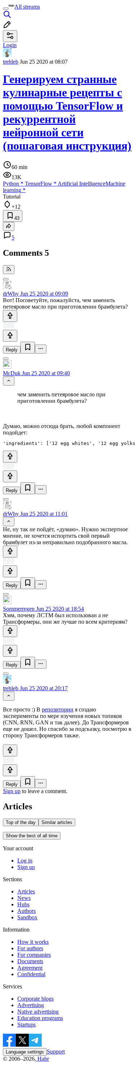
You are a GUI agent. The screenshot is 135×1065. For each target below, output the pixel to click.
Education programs (40, 1018)
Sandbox (27, 917)
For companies (34, 955)
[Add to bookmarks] (28, 348)
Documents (30, 961)
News (24, 898)
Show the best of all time (32, 835)
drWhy (11, 294)
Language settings (25, 1052)
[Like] (10, 316)
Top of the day (21, 822)
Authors (26, 911)
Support (56, 1051)
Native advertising (38, 1012)
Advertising (30, 1005)
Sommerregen (19, 609)
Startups (26, 1024)
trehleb (10, 62)
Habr (42, 1059)
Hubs (23, 904)
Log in (24, 860)
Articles (26, 891)
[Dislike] (10, 336)
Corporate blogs (35, 999)
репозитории (57, 709)
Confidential (31, 974)
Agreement (29, 968)
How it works (33, 942)
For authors (30, 948)
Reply (12, 349)
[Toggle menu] (6, 9)
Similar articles (56, 822)
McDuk (12, 373)
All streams (27, 7)
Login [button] (10, 45)
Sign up (12, 791)
